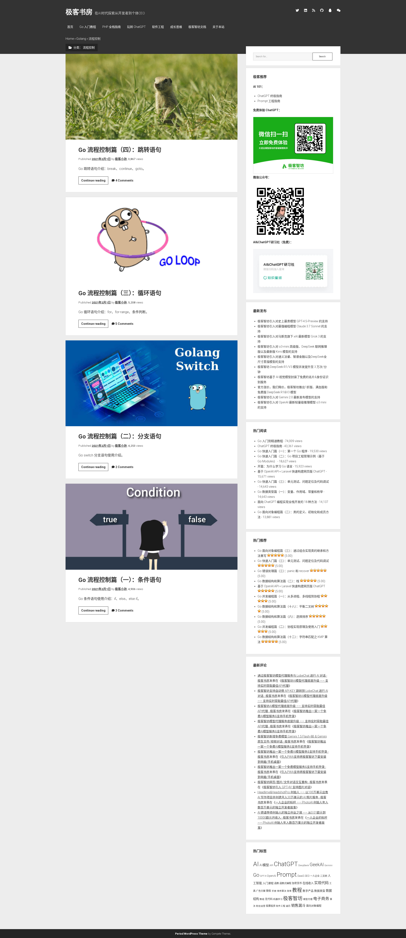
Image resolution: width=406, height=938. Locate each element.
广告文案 (260, 890)
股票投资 (270, 905)
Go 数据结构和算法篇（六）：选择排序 (283, 616)
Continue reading (94, 181)
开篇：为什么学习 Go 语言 (275, 466)
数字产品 (308, 890)
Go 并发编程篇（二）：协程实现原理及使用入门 (289, 626)
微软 (268, 890)
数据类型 (319, 890)
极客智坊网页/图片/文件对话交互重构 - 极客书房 (289, 782)
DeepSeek (303, 865)
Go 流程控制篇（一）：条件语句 (151, 526)
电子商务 (321, 898)
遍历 (288, 906)
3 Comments (124, 610)
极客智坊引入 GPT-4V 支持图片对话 (286, 787)
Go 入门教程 (88, 27)
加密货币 (297, 883)
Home (70, 38)
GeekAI (317, 864)
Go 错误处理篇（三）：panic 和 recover (283, 571)
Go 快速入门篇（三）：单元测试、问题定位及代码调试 (293, 481)
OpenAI (271, 875)
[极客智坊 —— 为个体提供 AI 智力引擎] (293, 172)
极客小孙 (121, 159)
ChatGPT (286, 864)
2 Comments (124, 467)
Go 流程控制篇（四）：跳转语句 (151, 97)
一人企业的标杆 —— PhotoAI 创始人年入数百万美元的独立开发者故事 (292, 822)
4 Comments (124, 180)
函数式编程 (285, 883)
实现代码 (321, 883)
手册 (274, 891)
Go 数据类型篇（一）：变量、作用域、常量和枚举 (290, 491)
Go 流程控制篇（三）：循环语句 (151, 240)
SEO (307, 875)
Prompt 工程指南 (269, 101)
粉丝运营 (260, 906)
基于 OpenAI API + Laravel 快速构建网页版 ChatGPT (291, 471)
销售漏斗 (298, 905)
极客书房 (79, 12)
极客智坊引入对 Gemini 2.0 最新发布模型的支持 (289, 397)
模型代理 (308, 899)
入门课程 (268, 883)
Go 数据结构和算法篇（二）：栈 (278, 581)
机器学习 (278, 899)
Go (256, 875)
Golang (81, 38)
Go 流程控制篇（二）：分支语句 (151, 383)
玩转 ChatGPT (136, 27)
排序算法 (281, 891)
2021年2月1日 (101, 159)
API (271, 865)
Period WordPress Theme (191, 933)
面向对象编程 (313, 905)
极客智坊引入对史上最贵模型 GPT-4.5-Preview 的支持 (293, 321)
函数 (276, 883)
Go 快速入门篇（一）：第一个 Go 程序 (282, 451)
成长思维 (176, 27)
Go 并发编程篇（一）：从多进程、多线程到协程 (289, 596)
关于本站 (218, 27)
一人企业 (315, 875)
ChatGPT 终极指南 (270, 96)
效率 (289, 891)
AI (256, 864)
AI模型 (264, 865)
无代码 (269, 899)
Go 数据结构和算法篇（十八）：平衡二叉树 (286, 606)
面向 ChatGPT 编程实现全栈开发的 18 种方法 (287, 502)
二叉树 (323, 875)
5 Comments (124, 323)
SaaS (300, 875)
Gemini (328, 865)
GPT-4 (263, 875)
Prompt (287, 874)
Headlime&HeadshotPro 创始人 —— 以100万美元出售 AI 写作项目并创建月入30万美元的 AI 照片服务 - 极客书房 (293, 797)
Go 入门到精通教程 (270, 441)
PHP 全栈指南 (111, 27)
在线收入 (308, 883)
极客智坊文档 (197, 27)
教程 (297, 890)
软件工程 (158, 27)
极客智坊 (293, 898)
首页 (70, 27)
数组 (262, 899)
